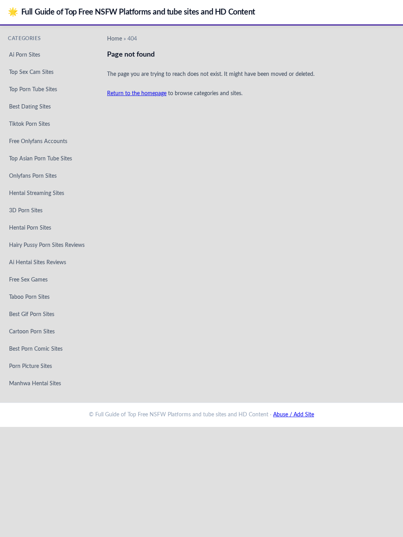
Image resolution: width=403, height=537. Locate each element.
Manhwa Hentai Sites (35, 383)
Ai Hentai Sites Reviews (37, 262)
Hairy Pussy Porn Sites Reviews (47, 245)
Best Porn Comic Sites (36, 349)
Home (114, 39)
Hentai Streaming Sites (36, 193)
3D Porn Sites (26, 210)
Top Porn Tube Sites (33, 89)
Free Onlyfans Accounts (38, 141)
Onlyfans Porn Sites (33, 176)
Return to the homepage (136, 93)
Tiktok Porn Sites (29, 124)
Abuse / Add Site (293, 414)
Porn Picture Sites (30, 366)
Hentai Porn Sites (30, 228)
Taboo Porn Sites (29, 297)
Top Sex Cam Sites (31, 72)
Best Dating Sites (30, 107)
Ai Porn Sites (24, 55)
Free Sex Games (28, 280)
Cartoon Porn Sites (32, 332)
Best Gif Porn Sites (31, 314)
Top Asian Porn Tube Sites (40, 159)
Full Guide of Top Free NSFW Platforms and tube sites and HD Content (131, 12)
